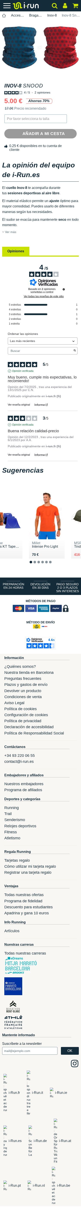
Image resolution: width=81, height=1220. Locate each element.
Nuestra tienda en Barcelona (29, 672)
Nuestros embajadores (23, 784)
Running (11, 808)
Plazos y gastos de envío (26, 684)
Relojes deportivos (20, 826)
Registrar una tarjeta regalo (27, 872)
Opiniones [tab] (15, 251)
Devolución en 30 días (40, 585)
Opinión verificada (22, 370)
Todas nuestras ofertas (24, 895)
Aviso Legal (14, 703)
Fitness (10, 832)
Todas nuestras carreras (25, 953)
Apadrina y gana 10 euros (26, 913)
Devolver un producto (22, 691)
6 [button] (54, 565)
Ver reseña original (19, 404)
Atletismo (12, 838)
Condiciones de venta (23, 697)
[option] (40, 48)
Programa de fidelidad (23, 901)
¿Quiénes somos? (20, 666)
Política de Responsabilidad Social (34, 733)
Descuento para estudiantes (28, 907)
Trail (8, 814)
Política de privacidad (22, 721)
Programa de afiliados (23, 790)
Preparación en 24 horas (13, 585)
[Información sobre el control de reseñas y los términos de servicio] (63, 289)
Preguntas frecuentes (22, 678)
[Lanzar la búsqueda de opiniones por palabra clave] (74, 351)
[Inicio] (4, 16)
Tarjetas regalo (17, 860)
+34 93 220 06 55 (19, 755)
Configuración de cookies (26, 715)
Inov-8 (52, 15)
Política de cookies (20, 709)
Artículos (11, 931)
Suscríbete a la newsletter (22, 1043)
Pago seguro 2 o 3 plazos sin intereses (67, 587)
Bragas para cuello (35, 15)
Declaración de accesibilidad (29, 727)
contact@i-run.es (19, 761)
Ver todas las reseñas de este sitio (44, 296)
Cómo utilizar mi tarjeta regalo (30, 866)
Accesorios (17, 15)
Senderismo (14, 820)
